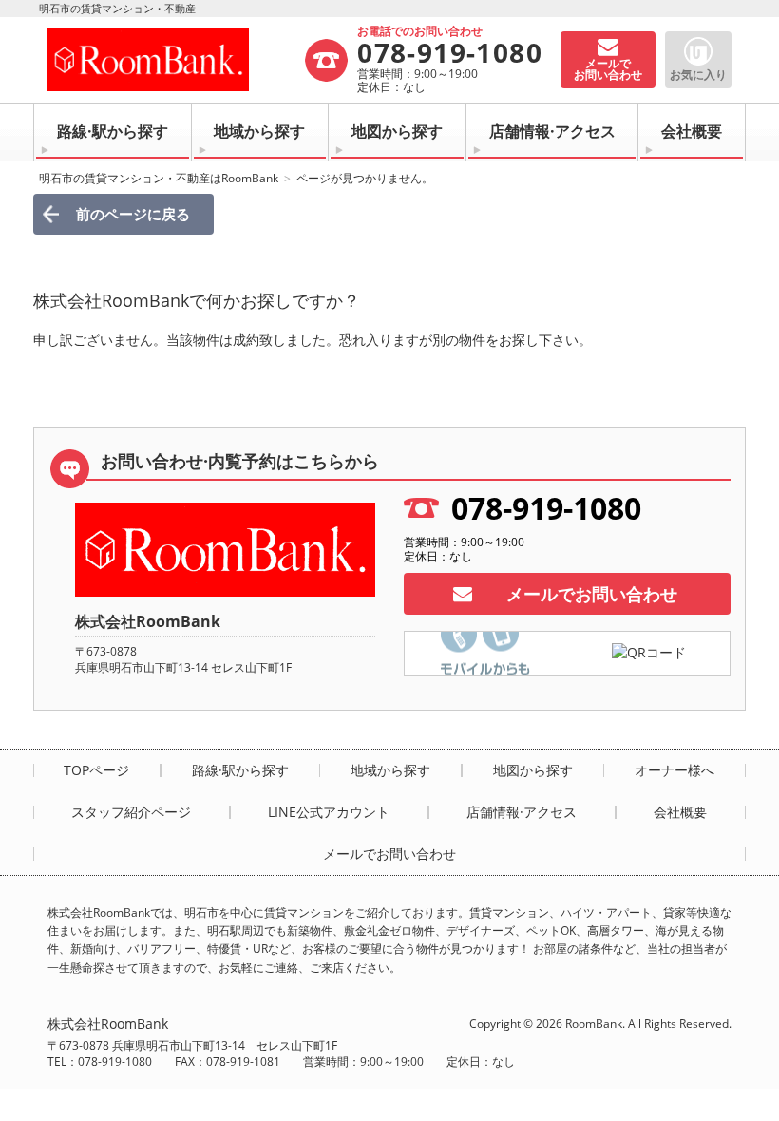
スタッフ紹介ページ (131, 812)
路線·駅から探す (112, 131)
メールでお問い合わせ (591, 593)
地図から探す (397, 131)
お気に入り (698, 74)
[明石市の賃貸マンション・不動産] (175, 59)
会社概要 (691, 131)
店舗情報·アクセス (552, 131)
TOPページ (96, 770)
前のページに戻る (133, 213)
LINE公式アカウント (329, 812)
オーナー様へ (674, 770)
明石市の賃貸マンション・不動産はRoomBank (158, 178)
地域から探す (259, 131)
